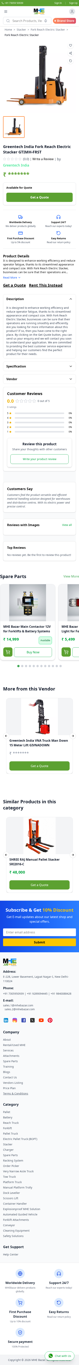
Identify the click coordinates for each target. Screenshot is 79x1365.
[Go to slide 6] (37, 666)
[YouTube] (41, 1020)
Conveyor (9, 1225)
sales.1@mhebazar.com (18, 1005)
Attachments (11, 1056)
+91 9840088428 (61, 993)
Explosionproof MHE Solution (21, 1209)
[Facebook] (23, 1020)
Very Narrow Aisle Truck (18, 1171)
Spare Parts (10, 1061)
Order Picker (11, 1166)
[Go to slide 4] (30, 666)
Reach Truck (11, 1123)
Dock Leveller (11, 1193)
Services (8, 1050)
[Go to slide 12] (60, 666)
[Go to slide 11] (57, 666)
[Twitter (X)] (32, 1020)
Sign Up (73, 3)
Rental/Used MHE (14, 1045)
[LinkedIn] (6, 1020)
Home (8, 29)
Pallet (6, 1112)
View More (71, 576)
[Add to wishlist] (70, 45)
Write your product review (39, 459)
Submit (39, 942)
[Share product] (70, 53)
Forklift (7, 1128)
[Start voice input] (45, 20)
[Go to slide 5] (34, 666)
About (7, 1039)
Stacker (21, 29)
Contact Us (10, 1077)
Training (8, 1066)
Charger (8, 1150)
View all (67, 525)
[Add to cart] (7, 652)
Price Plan (9, 1088)
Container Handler (15, 1203)
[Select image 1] (14, 127)
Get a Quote (39, 197)
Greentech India (16, 165)
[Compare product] (70, 61)
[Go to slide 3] (26, 666)
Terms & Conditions (15, 1093)
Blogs (6, 1072)
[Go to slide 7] (41, 666)
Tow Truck (9, 1176)
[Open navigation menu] (5, 11)
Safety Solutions (13, 1236)
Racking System (13, 1160)
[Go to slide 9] (49, 666)
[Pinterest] (50, 1020)
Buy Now (33, 652)
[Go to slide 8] (45, 666)
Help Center (10, 1254)
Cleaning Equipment (16, 1230)
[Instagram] (15, 1020)
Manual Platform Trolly (17, 1187)
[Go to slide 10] (53, 666)
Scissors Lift (10, 1198)
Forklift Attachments (16, 1220)
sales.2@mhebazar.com (20, 1009)
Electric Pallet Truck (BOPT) (20, 1139)
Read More (10, 277)
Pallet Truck (10, 1133)
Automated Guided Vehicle (20, 1214)
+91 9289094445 (37, 993)
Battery (7, 1117)
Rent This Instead (46, 285)
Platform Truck (12, 1182)
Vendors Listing (13, 1083)
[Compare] (5, 597)
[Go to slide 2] (22, 666)
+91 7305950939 (13, 993)
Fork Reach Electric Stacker (48, 29)
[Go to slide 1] (18, 666)
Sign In (58, 3)
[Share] (5, 605)
